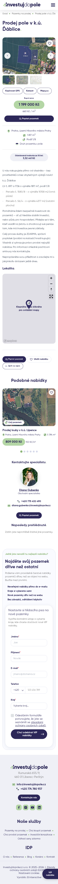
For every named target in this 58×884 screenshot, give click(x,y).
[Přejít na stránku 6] (37, 451)
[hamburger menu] (53, 5)
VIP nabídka (50, 873)
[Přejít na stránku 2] (24, 451)
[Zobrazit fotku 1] (8, 80)
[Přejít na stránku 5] (34, 451)
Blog (29, 857)
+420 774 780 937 (31, 789)
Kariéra (39, 857)
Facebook (19, 807)
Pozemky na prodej (21, 14)
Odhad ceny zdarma (29, 839)
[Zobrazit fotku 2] (22, 80)
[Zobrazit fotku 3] (36, 80)
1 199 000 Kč (29, 105)
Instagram (25, 807)
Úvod (5, 14)
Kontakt (51, 857)
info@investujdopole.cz (31, 784)
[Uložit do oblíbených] (49, 43)
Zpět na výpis (14, 366)
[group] (29, 61)
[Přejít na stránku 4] (31, 451)
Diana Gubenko (29, 490)
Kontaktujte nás (29, 798)
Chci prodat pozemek (15, 835)
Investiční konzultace (41, 835)
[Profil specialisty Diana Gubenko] (29, 477)
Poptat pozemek (30, 119)
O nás (6, 857)
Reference (18, 857)
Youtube (32, 807)
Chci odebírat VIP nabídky (27, 734)
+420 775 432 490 (31, 501)
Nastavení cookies (29, 873)
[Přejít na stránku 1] (21, 451)
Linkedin (39, 807)
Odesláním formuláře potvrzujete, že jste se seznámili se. (30, 720)
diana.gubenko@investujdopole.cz (31, 505)
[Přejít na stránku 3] (27, 451)
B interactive (34, 877)
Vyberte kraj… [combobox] (21, 706)
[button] (29, 55)
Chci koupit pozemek (40, 830)
